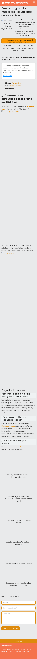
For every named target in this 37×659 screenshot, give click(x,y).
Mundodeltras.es (8, 426)
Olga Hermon (15, 86)
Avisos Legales (6, 650)
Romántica (16, 83)
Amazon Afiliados (15, 651)
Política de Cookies (18, 650)
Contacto (25, 651)
